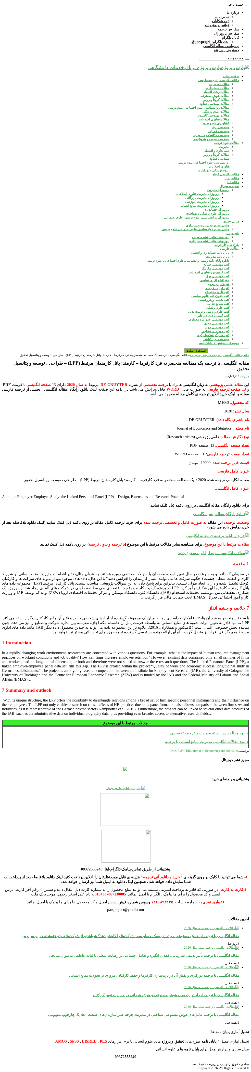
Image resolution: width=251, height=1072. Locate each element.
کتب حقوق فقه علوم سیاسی (210, 296)
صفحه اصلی (231, 76)
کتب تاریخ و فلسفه (217, 292)
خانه (246, 355)
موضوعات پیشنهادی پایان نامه (219, 343)
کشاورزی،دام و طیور (215, 123)
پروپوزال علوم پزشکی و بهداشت (207, 213)
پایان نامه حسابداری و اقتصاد (210, 253)
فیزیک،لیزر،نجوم (218, 284)
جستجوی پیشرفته (226, 50)
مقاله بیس (232, 178)
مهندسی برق (220, 127)
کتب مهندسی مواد (217, 327)
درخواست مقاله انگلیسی (221, 46)
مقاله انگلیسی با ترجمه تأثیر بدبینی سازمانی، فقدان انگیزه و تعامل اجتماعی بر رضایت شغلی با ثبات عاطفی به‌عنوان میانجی (144, 955)
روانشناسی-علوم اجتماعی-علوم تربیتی (203, 162)
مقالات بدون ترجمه (226, 143)
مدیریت (224, 147)
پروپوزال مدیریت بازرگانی (202, 198)
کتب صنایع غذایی (218, 304)
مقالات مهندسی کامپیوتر (213, 115)
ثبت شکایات (220, 21)
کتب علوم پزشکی (217, 307)
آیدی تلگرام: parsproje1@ (210, 42)
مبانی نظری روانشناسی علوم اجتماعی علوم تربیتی (195, 229)
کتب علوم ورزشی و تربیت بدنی (208, 311)
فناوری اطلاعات (219, 166)
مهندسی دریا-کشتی (216, 339)
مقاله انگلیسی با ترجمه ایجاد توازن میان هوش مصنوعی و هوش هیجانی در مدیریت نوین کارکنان (166, 995)
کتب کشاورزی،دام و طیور (212, 315)
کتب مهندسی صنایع (216, 264)
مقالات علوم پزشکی (215, 111)
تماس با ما (221, 17)
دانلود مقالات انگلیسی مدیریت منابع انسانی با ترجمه (206, 742)
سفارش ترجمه (228, 29)
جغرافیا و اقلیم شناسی (214, 280)
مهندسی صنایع (219, 158)
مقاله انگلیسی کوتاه (226, 174)
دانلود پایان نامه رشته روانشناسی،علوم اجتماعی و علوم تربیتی (188, 260)
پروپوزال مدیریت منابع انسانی (200, 205)
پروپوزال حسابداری (216, 209)
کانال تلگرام (230, 37)
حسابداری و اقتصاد (216, 151)
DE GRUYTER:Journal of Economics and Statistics (204, 751)
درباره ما (233, 12)
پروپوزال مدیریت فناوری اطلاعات (198, 194)
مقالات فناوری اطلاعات (214, 119)
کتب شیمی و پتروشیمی (213, 300)
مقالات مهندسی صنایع (214, 103)
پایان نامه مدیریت (217, 256)
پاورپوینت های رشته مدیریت (210, 237)
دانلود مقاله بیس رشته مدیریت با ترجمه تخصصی (209, 733)
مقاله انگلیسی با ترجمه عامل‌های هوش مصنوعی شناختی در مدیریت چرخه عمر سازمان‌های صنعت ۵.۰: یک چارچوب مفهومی (143, 1014)
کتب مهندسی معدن (216, 323)
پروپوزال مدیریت (218, 190)
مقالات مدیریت (219, 84)
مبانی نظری (231, 221)
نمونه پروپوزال (229, 186)
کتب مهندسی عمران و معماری (209, 319)
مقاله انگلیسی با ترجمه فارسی (218, 80)
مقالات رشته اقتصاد (216, 92)
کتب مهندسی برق (217, 276)
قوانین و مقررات (217, 25)
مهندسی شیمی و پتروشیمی (211, 139)
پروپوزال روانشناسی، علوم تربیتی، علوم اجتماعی (196, 217)
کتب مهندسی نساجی (215, 331)
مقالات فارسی (229, 249)
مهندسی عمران (218, 131)
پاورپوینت (232, 233)
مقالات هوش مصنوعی (214, 96)
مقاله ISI (233, 182)
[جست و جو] (247, 5)
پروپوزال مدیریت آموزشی (202, 202)
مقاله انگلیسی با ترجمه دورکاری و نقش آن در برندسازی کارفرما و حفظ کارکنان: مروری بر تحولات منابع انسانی (154, 975)
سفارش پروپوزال (226, 33)
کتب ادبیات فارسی (217, 288)
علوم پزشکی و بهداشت (213, 170)
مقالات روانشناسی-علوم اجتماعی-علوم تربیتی (198, 107)
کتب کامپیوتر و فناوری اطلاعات (209, 272)
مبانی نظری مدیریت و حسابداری (207, 225)
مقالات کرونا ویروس (216, 100)
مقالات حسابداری (217, 88)
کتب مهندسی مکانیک (215, 268)
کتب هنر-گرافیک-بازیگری (213, 335)
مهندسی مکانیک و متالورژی (211, 135)
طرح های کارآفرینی (226, 245)
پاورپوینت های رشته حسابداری (209, 241)
